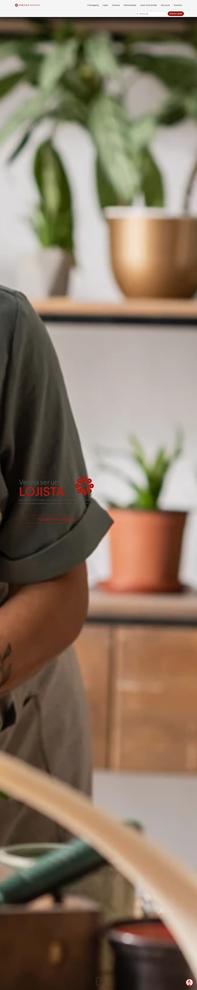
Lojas (105, 5)
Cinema (116, 5)
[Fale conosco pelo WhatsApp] (189, 982)
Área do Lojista (175, 13)
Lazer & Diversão (148, 5)
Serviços (165, 5)
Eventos (178, 5)
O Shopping (93, 5)
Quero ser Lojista (56, 519)
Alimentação (130, 5)
